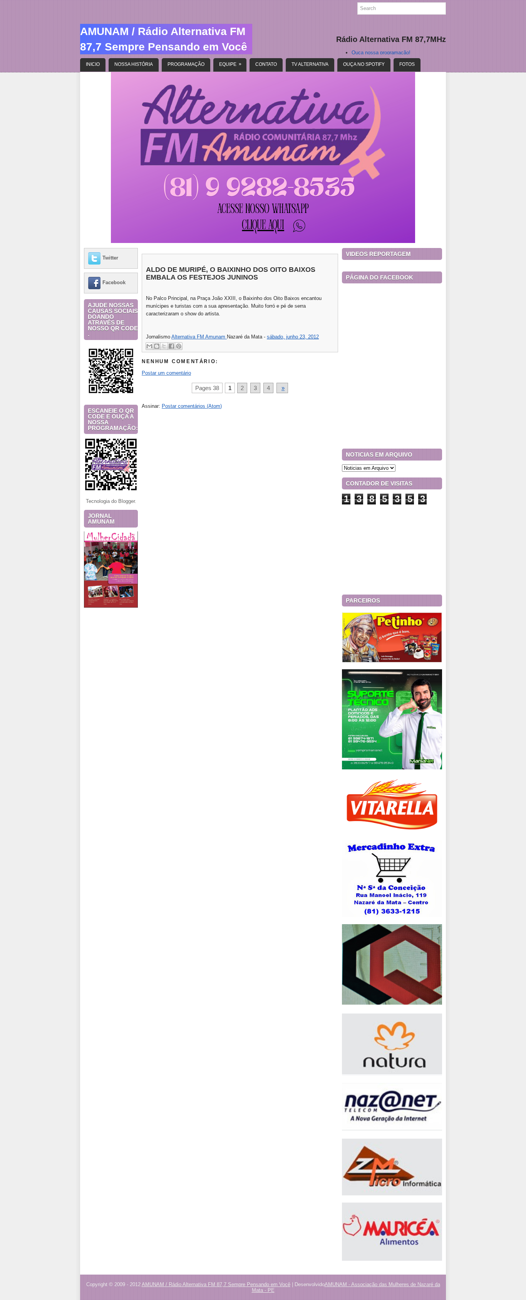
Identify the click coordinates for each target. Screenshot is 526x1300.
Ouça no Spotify (364, 64)
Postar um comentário (166, 373)
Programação (186, 64)
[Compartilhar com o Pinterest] (179, 346)
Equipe (230, 64)
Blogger (126, 501)
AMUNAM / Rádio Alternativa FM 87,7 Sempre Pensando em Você (216, 1284)
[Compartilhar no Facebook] (171, 346)
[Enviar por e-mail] (149, 346)
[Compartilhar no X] (164, 346)
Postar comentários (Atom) (192, 406)
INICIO (93, 64)
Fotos (407, 64)
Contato (266, 64)
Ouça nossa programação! (381, 52)
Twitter (110, 258)
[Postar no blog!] (157, 346)
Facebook (114, 282)
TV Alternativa (309, 64)
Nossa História (133, 64)
